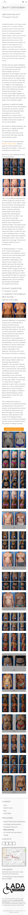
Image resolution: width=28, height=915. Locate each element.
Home (5, 805)
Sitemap (5, 835)
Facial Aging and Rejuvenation (12, 824)
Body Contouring (8, 829)
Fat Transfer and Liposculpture (12, 832)
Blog (4, 811)
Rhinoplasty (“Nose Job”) (10, 827)
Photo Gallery (7, 813)
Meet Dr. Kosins (8, 808)
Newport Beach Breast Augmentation (14, 821)
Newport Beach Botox (9, 144)
